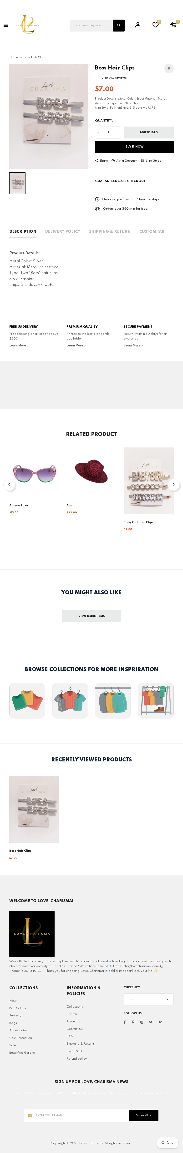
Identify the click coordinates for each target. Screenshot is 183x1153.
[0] (156, 26)
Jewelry (15, 1015)
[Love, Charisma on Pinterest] (133, 1022)
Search (71, 1014)
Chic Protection (20, 1038)
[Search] (119, 26)
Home (13, 57)
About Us (73, 1021)
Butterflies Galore (22, 1052)
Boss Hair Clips (20, 851)
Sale (12, 1045)
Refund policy (76, 1058)
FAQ (70, 1036)
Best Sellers (17, 1008)
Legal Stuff (74, 1051)
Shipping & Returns (80, 1043)
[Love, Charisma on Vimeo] (160, 1022)
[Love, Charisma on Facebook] (125, 1022)
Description (22, 232)
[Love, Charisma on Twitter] (150, 1022)
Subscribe (143, 1115)
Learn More (18, 345)
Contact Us (74, 1029)
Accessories (18, 1030)
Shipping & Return (110, 232)
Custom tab (151, 232)
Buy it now (134, 146)
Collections (74, 1006)
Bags (13, 1023)
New (13, 1000)
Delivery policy (62, 232)
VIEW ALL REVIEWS (114, 77)
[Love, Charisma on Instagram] (141, 1022)
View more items (91, 616)
